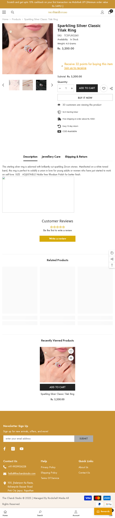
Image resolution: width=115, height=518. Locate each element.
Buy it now (85, 98)
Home (5, 19)
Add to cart (87, 88)
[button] (3, 85)
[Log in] (102, 12)
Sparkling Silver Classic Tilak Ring (57, 394)
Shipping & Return (76, 157)
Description (30, 157)
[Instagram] (13, 449)
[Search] (12, 12)
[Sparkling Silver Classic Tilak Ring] (57, 364)
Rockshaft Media (56, 498)
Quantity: (63, 82)
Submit (84, 438)
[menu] (4, 12)
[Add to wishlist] (104, 88)
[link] (19, 318)
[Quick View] (71, 358)
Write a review (57, 238)
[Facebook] (4, 449)
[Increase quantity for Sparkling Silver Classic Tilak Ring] (71, 88)
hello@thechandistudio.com (21, 473)
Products (16, 19)
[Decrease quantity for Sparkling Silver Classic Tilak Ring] (60, 88)
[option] (27, 48)
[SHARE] (110, 88)
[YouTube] (21, 449)
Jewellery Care (51, 157)
